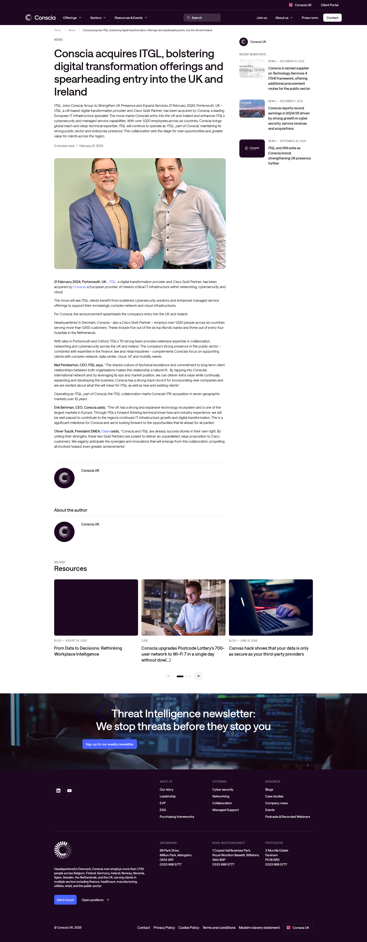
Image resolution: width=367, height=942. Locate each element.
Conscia (79, 287)
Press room (310, 18)
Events (270, 810)
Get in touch (65, 900)
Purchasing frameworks (177, 816)
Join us (262, 18)
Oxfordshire (168, 842)
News (72, 30)
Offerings (219, 781)
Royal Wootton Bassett (228, 842)
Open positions (92, 900)
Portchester (274, 842)
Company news (276, 803)
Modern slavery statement (259, 927)
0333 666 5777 (171, 864)
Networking (220, 796)
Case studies (274, 796)
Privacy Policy (164, 927)
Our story (167, 789)
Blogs (269, 789)
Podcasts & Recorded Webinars (287, 816)
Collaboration (222, 803)
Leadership (168, 796)
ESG (163, 810)
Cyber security (222, 789)
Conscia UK (303, 5)
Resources (272, 781)
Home (57, 30)
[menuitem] (183, 789)
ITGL (112, 282)
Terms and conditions (219, 927)
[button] (198, 676)
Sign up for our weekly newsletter (110, 744)
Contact (143, 927)
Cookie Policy (188, 927)
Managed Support (225, 810)
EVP (163, 803)
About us (281, 18)
